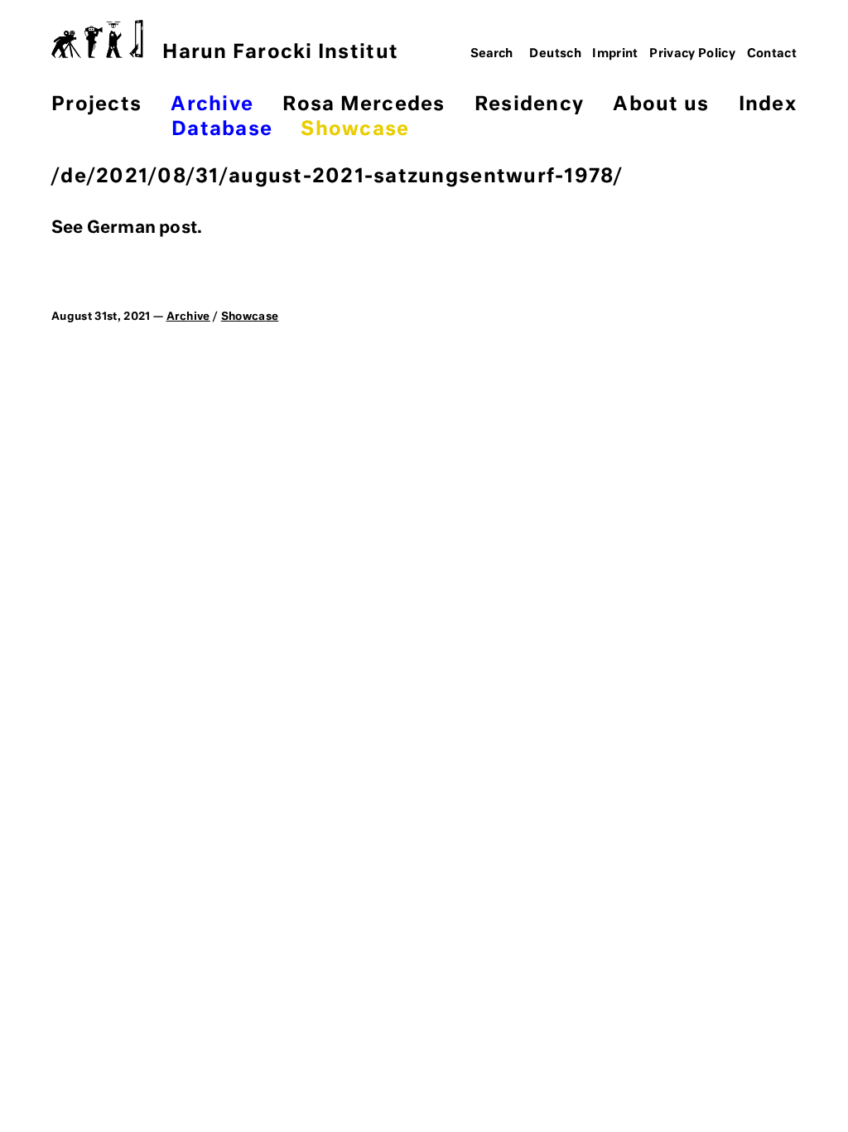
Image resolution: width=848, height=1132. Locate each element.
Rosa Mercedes (363, 104)
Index (768, 104)
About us (661, 104)
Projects (96, 104)
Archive (212, 104)
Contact (772, 54)
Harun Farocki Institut (280, 52)
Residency (529, 104)
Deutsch (555, 54)
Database (221, 129)
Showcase (355, 129)
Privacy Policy (692, 54)
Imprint (615, 54)
